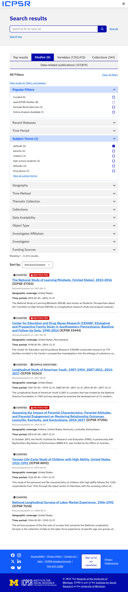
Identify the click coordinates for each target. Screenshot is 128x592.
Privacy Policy (54, 556)
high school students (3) (26, 161)
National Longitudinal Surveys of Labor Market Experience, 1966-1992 (63, 502)
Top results (20, 57)
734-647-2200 (55, 566)
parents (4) (19, 151)
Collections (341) (103, 57)
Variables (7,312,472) (71, 57)
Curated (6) (19, 97)
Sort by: (15, 264)
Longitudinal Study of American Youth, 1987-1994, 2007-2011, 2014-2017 (62, 371)
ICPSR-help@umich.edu (58, 561)
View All (113, 29)
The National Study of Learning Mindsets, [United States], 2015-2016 (62, 280)
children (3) (19, 156)
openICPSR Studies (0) (25, 102)
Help (40, 561)
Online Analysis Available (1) (28, 112)
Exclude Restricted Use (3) (27, 107)
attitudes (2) (19, 166)
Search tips (16, 36)
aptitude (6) (19, 146)
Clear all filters (110, 74)
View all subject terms (25, 176)
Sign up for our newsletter (91, 561)
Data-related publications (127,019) (64, 65)
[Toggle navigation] (123, 3)
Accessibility (38, 556)
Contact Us (70, 556)
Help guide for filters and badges (28, 83)
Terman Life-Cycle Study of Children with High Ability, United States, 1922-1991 (61, 461)
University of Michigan (93, 586)
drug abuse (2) (21, 171)
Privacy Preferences (111, 561)
